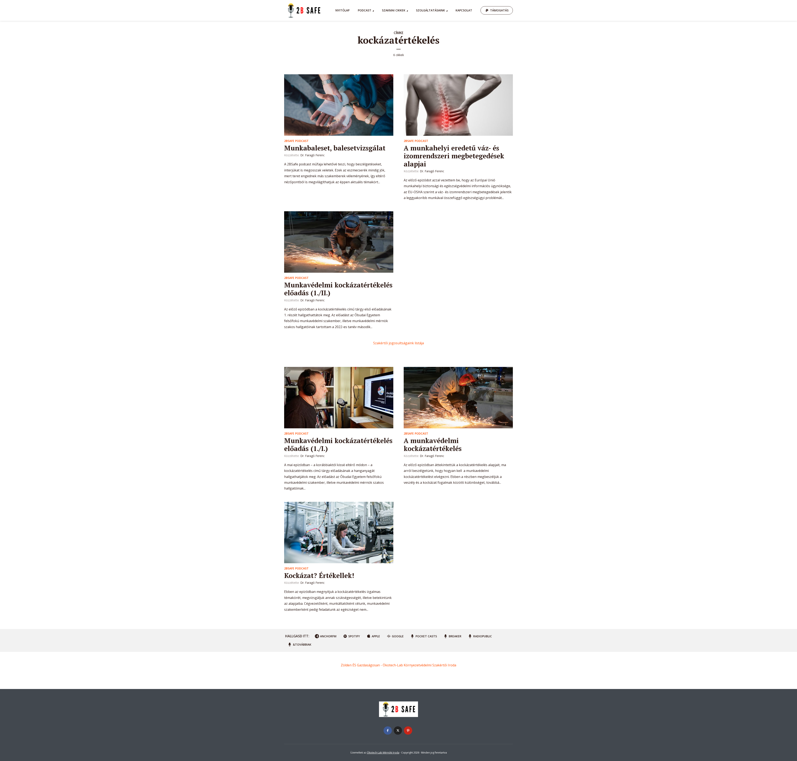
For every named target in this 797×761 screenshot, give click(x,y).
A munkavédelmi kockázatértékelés (433, 444)
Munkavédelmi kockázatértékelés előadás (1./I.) (338, 444)
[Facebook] (388, 730)
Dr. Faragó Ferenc (312, 155)
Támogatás (499, 10)
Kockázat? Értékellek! (319, 575)
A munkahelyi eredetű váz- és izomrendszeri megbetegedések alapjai (454, 156)
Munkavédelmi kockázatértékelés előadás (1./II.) (338, 289)
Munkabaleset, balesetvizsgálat (334, 148)
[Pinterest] (408, 730)
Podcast (364, 10)
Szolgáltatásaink (430, 10)
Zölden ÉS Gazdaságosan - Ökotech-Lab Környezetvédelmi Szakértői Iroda (398, 665)
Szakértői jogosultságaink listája (398, 343)
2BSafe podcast (296, 141)
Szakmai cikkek (393, 10)
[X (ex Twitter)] (398, 730)
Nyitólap (342, 10)
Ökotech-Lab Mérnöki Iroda (383, 752)
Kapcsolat (464, 10)
